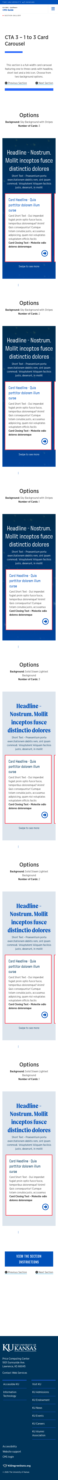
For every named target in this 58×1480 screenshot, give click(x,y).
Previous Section (17, 83)
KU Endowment (41, 1400)
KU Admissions (40, 1392)
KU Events (38, 1415)
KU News (37, 1408)
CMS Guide (8, 10)
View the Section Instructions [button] (28, 1259)
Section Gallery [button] (12, 15)
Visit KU (36, 1384)
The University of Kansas (19, 1472)
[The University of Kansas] (19, 1350)
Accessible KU (11, 1384)
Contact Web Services (14, 1372)
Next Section (45, 83)
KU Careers (38, 1423)
